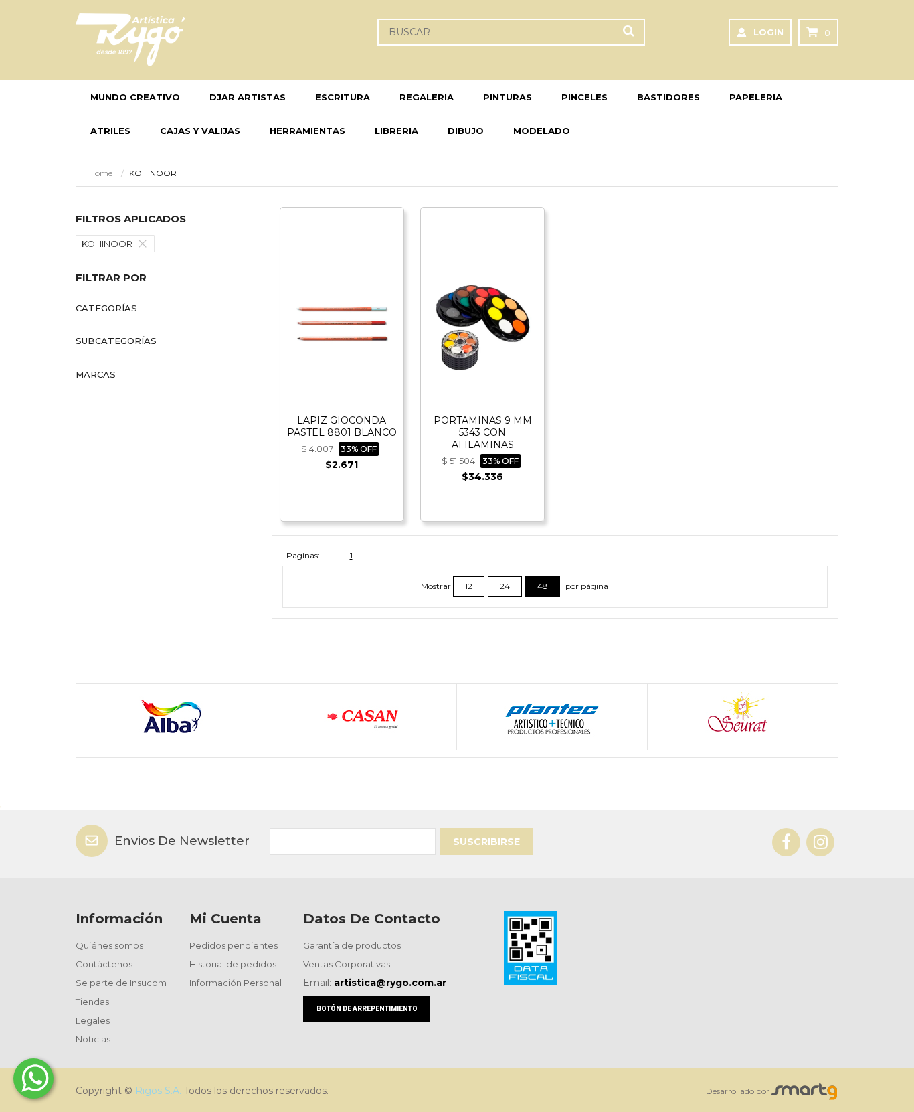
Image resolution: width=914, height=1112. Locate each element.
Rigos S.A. (158, 1091)
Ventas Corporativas (346, 964)
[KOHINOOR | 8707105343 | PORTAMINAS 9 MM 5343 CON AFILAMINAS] (482, 322)
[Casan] (361, 717)
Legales (93, 1020)
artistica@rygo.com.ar (390, 983)
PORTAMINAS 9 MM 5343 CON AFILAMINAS (483, 432)
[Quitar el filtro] (146, 244)
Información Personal (235, 982)
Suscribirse (486, 842)
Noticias (93, 1039)
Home (100, 173)
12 (468, 586)
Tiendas (92, 1001)
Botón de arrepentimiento (367, 1008)
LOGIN (768, 32)
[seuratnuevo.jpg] (742, 717)
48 (542, 586)
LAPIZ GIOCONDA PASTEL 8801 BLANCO (342, 426)
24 (505, 586)
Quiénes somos (109, 945)
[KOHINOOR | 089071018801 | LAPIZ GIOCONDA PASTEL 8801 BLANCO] (341, 322)
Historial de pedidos (232, 964)
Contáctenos (104, 964)
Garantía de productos (352, 945)
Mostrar (437, 586)
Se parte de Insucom (121, 982)
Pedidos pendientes (233, 945)
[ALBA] (170, 717)
